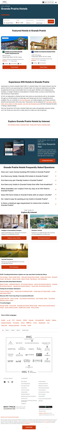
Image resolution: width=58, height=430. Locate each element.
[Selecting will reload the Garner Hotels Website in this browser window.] (10, 361)
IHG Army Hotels (25, 389)
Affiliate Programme (43, 385)
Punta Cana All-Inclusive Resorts (41, 286)
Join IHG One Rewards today (31, 104)
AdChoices (41, 396)
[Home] (3, 330)
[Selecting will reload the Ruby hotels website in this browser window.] (39, 349)
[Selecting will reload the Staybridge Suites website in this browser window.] (37, 361)
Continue (29, 427)
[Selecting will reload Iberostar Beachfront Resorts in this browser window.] (19, 355)
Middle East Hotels (24, 307)
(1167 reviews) (14, 60)
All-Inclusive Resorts (27, 284)
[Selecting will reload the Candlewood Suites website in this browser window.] (29, 367)
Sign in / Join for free (48, 2)
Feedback (23, 403)
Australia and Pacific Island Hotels (27, 305)
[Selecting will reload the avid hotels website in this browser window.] (18, 361)
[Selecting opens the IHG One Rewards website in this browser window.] (29, 371)
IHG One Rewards (25, 100)
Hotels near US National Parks (24, 291)
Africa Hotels (35, 307)
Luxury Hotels (14, 298)
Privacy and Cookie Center (44, 398)
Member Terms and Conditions (28, 396)
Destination (7, 20)
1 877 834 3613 (20, 408)
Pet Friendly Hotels (41, 298)
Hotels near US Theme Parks (42, 291)
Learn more (42, 413)
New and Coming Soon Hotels (30, 277)
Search (50, 21)
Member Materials (25, 394)
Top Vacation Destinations (27, 298)
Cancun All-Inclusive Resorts (42, 284)
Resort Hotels (25, 279)
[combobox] (9, 23)
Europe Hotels (4, 305)
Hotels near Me (4, 298)
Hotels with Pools (45, 277)
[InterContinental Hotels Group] (4, 2)
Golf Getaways (42, 279)
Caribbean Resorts (14, 284)
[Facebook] (5, 382)
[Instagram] (12, 382)
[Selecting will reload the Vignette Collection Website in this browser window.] (46, 343)
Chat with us (24, 387)
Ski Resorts (8, 279)
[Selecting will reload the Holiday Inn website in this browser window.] (47, 355)
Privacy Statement (46, 422)
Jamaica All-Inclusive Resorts (21, 286)
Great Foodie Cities (14, 277)
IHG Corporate (41, 394)
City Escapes (4, 277)
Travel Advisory (42, 389)
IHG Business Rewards (43, 387)
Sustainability (24, 392)
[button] (56, 2)
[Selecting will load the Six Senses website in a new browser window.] (10, 343)
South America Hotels (11, 307)
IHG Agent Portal (25, 385)
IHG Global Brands (25, 383)
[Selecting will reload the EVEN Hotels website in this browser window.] (30, 355)
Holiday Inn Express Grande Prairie (44, 51)
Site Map (40, 400)
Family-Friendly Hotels (6, 291)
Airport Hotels (16, 279)
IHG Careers (24, 381)
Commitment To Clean (43, 392)
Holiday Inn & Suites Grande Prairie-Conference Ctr (13, 52)
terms (46, 421)
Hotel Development (43, 383)
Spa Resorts (33, 279)
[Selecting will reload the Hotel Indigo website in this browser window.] (21, 349)
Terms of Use (24, 398)
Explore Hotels (41, 381)
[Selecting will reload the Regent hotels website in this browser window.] (19, 343)
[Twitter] (8, 382)
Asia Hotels (12, 305)
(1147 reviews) (43, 60)
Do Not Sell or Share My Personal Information (29, 401)
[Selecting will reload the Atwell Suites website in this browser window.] (26, 361)
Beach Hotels (4, 284)
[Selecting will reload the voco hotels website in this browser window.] (31, 349)
